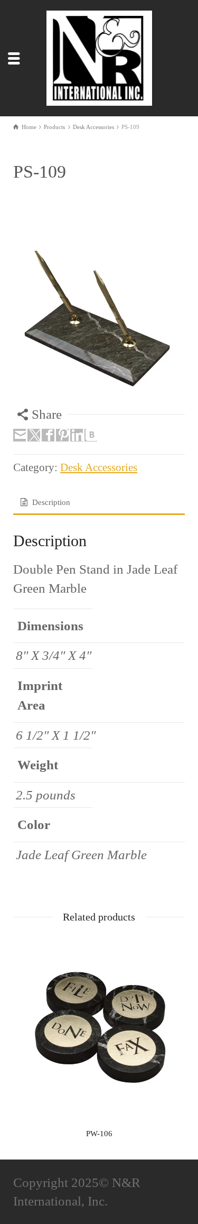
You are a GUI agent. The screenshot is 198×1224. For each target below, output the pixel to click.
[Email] (19, 435)
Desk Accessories (98, 467)
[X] (33, 435)
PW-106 (99, 1133)
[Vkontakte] (90, 435)
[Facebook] (48, 435)
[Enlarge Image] (99, 319)
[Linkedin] (76, 435)
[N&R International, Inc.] (99, 57)
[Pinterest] (62, 435)
